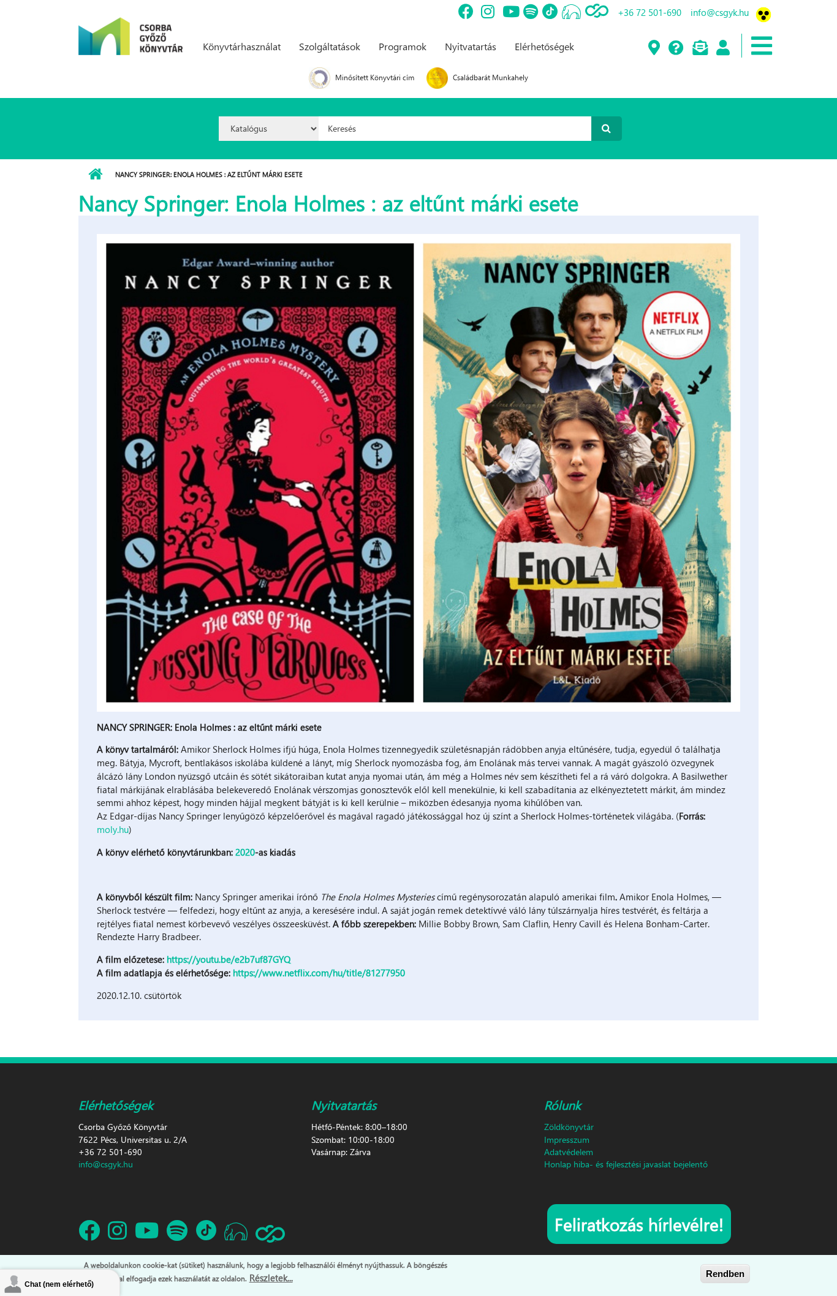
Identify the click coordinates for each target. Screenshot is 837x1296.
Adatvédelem (568, 1152)
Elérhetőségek (544, 46)
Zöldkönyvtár (569, 1126)
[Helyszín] (653, 48)
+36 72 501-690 (649, 12)
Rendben (725, 1273)
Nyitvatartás (470, 46)
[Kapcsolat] (699, 48)
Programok (402, 46)
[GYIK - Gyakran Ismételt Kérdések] (675, 48)
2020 (245, 852)
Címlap (95, 174)
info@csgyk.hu (720, 12)
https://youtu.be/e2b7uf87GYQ (228, 959)
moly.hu (113, 829)
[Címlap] (130, 26)
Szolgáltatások (329, 46)
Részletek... (271, 1277)
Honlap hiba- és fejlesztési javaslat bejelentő (626, 1164)
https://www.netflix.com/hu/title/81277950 (319, 972)
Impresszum (566, 1139)
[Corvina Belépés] (722, 48)
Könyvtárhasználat (242, 46)
